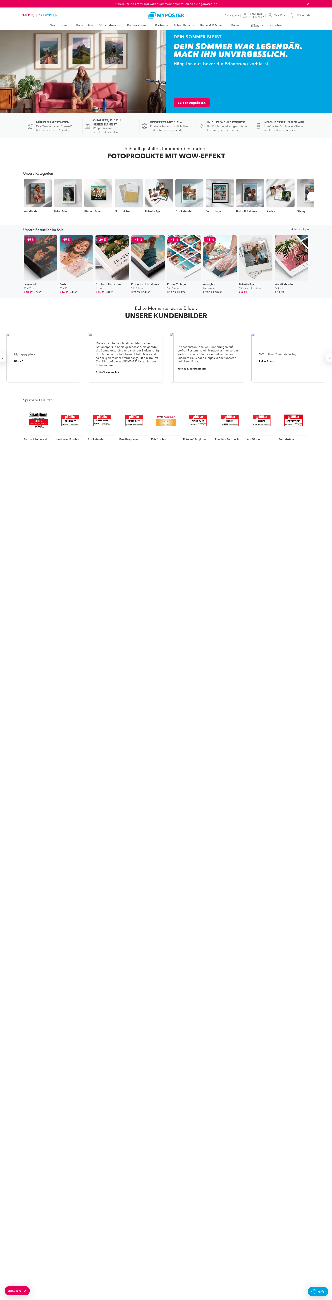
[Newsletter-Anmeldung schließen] (25, 1291)
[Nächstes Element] (312, 196)
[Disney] (256, 25)
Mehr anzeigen (299, 229)
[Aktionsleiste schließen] (308, 4)
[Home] (166, 15)
